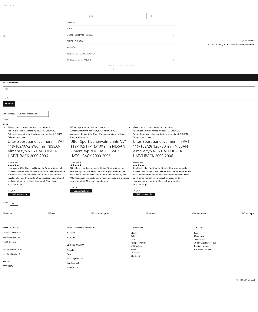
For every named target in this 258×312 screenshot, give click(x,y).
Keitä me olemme (201, 246)
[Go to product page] (37, 127)
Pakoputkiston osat (17, 137)
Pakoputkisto (75, 41)
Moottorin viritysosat (80, 35)
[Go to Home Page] (4, 77)
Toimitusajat (199, 240)
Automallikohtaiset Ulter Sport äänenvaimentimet (31, 134)
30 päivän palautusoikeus (205, 243)
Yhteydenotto (72, 267)
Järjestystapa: (9, 114)
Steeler (133, 249)
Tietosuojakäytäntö (75, 259)
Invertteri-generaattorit (82, 54)
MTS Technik (136, 246)
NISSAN (59, 134)
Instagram (71, 237)
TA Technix (135, 253)
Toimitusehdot (73, 263)
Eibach (133, 233)
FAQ (196, 233)
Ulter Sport (135, 256)
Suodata (9, 103)
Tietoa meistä (126, 65)
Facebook (71, 233)
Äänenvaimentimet (16, 131)
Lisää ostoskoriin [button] (19, 194)
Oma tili (113, 65)
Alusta (71, 22)
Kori (69, 28)
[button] (4, 124)
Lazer (132, 240)
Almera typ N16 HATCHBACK (40, 131)
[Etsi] (151, 16)
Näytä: (6, 119)
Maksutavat (199, 236)
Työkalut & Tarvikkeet (80, 60)
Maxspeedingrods (138, 243)
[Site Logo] (21, 42)
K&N (132, 236)
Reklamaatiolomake (202, 249)
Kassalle (70, 250)
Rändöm (71, 47)
